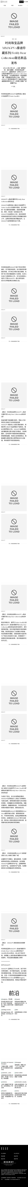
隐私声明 (3, 1158)
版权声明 (16, 1158)
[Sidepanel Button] (1, 2)
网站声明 (16, 1156)
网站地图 (3, 1156)
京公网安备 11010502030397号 (12, 1179)
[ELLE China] (5, 1)
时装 (5, 5)
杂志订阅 (21, 1)
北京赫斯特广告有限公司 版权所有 (8, 1177)
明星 (12, 5)
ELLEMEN (3, 1153)
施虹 (14, 86)
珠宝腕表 (20, 5)
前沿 (14, 994)
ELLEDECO (16, 1153)
